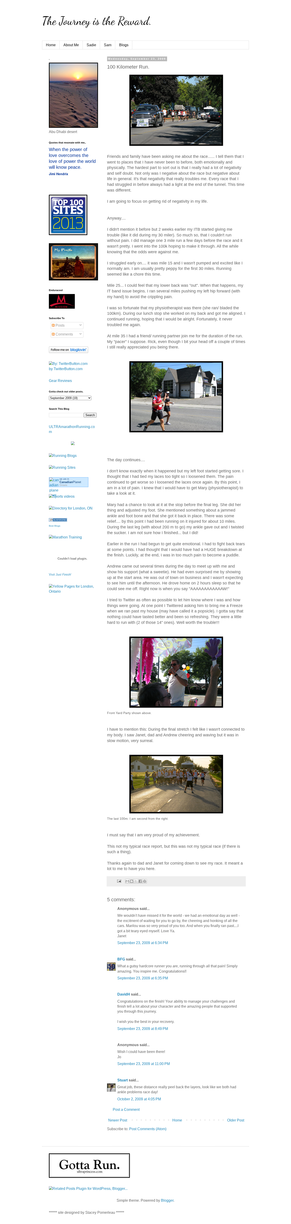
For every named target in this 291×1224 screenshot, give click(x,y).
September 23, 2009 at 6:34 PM (142, 943)
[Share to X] (136, 881)
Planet (70, 482)
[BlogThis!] (131, 881)
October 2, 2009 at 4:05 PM (139, 1099)
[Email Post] (118, 881)
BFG (121, 959)
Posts (60, 325)
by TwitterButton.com (66, 369)
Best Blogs (54, 526)
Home (51, 45)
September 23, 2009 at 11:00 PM (143, 1064)
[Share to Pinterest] (144, 881)
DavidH (123, 994)
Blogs (123, 45)
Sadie (91, 45)
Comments (64, 334)
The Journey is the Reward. (97, 21)
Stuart (122, 1080)
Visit (60, 574)
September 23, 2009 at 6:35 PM (142, 978)
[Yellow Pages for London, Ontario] (73, 591)
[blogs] (58, 520)
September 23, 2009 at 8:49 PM (142, 1029)
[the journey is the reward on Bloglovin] (68, 352)
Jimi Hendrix (58, 174)
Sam (107, 45)
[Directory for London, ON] (71, 508)
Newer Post (117, 1120)
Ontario (63, 485)
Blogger (167, 1200)
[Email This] (127, 881)
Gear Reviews (60, 381)
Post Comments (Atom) (147, 1129)
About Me (71, 45)
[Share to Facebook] (140, 881)
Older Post (235, 1120)
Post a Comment (126, 1109)
